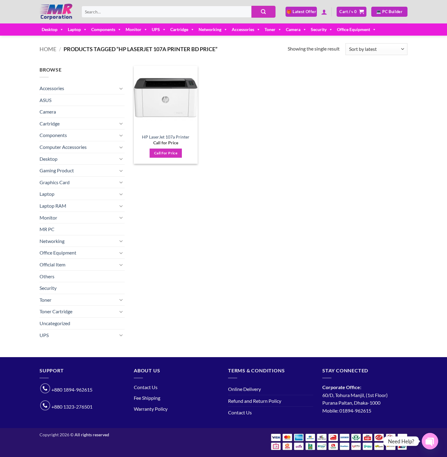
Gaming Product (57, 170)
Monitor (133, 29)
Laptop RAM (53, 206)
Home (48, 49)
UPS (156, 29)
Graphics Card (55, 182)
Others (47, 276)
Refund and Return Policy (254, 401)
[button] (324, 12)
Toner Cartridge (56, 311)
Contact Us (146, 387)
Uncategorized (55, 323)
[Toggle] (121, 88)
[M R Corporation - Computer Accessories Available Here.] (56, 12)
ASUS (45, 100)
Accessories (243, 29)
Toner (270, 29)
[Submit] (263, 12)
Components (103, 29)
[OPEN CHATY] (430, 441)
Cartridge (179, 29)
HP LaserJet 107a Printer (165, 136)
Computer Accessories (63, 147)
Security (319, 29)
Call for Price (165, 153)
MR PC (47, 229)
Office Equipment (353, 29)
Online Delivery (244, 389)
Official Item (52, 264)
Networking (210, 29)
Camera (293, 29)
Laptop (74, 29)
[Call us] (45, 388)
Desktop (49, 29)
